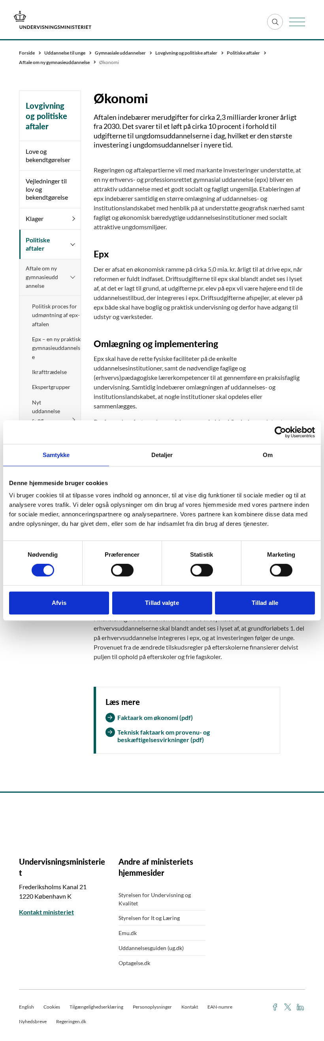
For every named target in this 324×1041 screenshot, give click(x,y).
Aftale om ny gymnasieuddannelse (42, 277)
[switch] (122, 570)
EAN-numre (219, 1007)
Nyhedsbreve (33, 1021)
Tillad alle (265, 602)
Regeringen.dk (71, 1021)
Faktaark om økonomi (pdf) (155, 717)
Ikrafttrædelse (49, 371)
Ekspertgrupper (51, 387)
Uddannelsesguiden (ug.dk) (151, 948)
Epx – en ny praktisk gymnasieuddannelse (56, 348)
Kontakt (189, 1007)
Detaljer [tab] (162, 455)
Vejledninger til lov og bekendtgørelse (47, 189)
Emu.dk (128, 933)
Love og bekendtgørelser (48, 155)
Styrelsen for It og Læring (149, 917)
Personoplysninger (152, 1007)
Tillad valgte (162, 602)
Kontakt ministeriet (46, 912)
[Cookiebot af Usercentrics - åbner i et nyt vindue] (280, 432)
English (26, 1007)
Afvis (59, 602)
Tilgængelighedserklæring (96, 1007)
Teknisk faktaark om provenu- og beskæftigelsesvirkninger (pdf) (163, 735)
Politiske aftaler (38, 244)
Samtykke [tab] (56, 455)
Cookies (51, 1007)
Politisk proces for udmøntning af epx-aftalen (56, 315)
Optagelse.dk (134, 963)
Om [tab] (268, 455)
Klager (34, 218)
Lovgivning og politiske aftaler (46, 116)
